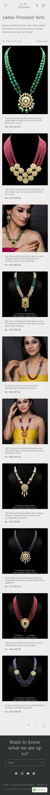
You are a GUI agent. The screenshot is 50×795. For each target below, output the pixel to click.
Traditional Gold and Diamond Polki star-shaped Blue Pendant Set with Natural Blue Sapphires (25, 580)
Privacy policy (11, 789)
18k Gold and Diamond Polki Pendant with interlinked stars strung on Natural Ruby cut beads (24, 191)
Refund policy (42, 785)
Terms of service (26, 789)
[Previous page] (6, 725)
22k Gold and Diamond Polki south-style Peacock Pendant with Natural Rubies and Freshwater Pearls (24, 450)
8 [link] (43, 725)
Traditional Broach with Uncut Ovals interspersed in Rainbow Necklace (21, 387)
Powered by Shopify (26, 785)
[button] (5, 5)
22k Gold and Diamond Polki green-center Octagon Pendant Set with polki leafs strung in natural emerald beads (24, 258)
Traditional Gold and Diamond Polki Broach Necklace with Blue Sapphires (25, 706)
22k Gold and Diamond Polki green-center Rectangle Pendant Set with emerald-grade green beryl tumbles (24, 323)
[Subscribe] (41, 762)
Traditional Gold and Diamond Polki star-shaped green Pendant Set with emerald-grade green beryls (24, 120)
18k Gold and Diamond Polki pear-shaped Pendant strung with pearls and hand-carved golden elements (24, 515)
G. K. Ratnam (14, 785)
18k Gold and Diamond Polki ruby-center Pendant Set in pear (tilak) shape (24, 644)
